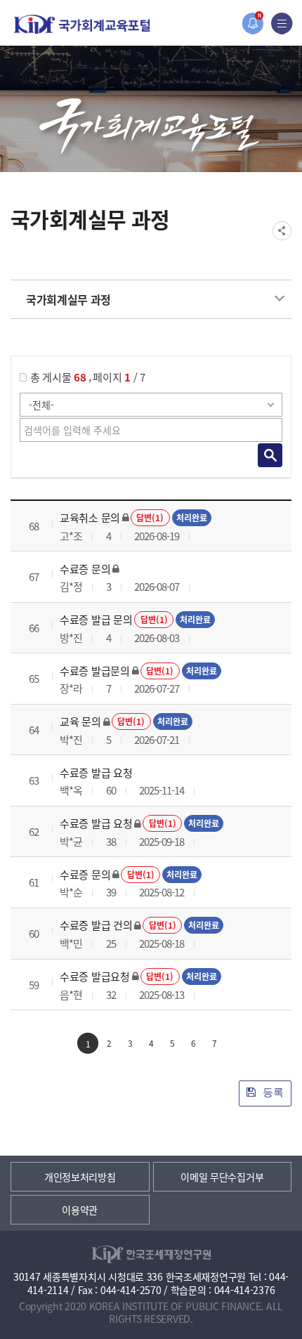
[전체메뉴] (282, 23)
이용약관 (80, 1210)
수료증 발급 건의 (96, 924)
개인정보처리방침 (80, 1177)
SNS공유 (282, 230)
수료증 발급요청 (95, 976)
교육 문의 (80, 721)
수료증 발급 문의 (96, 619)
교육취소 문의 (90, 517)
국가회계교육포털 (82, 24)
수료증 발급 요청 (96, 772)
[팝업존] (252, 23)
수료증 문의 (85, 568)
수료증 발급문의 (95, 670)
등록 (272, 1092)
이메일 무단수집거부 (221, 1177)
